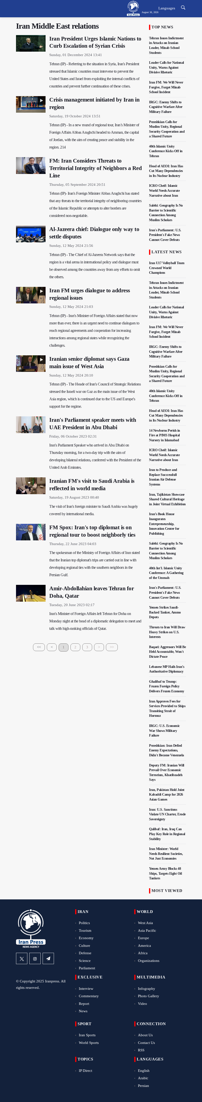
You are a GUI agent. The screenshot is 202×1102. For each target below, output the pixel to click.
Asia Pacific (147, 930)
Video (142, 1004)
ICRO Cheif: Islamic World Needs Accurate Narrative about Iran (164, 190)
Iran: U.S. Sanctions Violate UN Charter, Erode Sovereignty (167, 814)
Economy (86, 938)
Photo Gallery (148, 996)
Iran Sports (87, 1035)
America (144, 946)
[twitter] (21, 958)
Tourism (85, 930)
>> (112, 647)
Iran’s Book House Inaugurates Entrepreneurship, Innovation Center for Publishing (164, 523)
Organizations (148, 961)
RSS (141, 1050)
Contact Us (146, 1043)
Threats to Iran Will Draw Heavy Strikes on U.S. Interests (167, 632)
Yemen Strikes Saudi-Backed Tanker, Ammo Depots (165, 612)
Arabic (143, 1078)
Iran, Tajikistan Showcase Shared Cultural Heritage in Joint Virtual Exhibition (167, 499)
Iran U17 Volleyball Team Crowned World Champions (166, 268)
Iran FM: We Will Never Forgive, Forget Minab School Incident (166, 87)
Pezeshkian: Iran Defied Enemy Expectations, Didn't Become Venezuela (166, 750)
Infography (146, 989)
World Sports (89, 1043)
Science (85, 961)
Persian (143, 1086)
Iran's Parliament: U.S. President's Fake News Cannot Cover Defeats (165, 235)
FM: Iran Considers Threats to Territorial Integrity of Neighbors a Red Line (95, 168)
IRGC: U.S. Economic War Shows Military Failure (164, 730)
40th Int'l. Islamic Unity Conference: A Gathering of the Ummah (166, 573)
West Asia (145, 923)
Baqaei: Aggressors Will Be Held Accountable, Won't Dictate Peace (167, 651)
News (83, 1011)
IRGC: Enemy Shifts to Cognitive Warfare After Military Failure (166, 107)
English (144, 1071)
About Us (145, 1035)
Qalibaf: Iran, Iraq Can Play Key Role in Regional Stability (167, 834)
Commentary (89, 996)
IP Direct (85, 1071)
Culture (84, 946)
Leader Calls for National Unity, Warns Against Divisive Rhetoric (166, 67)
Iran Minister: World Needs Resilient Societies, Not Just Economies (166, 853)
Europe (143, 938)
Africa (143, 953)
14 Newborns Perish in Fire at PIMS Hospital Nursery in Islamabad (164, 435)
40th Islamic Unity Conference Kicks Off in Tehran (166, 151)
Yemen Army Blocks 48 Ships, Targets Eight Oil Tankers (165, 873)
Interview (86, 989)
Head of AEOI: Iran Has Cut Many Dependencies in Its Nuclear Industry (166, 171)
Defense (85, 953)
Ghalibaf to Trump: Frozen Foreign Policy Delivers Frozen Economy (166, 686)
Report (84, 1004)
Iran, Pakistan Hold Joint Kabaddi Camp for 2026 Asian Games (167, 794)
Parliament (87, 968)
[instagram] (35, 958)
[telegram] (48, 958)
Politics (84, 923)
